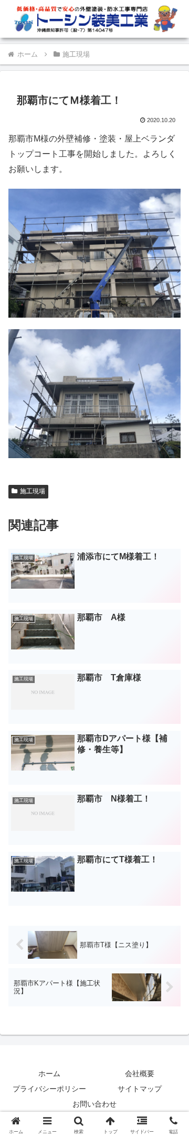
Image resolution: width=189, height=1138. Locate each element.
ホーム (49, 1073)
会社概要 (139, 1073)
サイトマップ (140, 1089)
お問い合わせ (94, 1104)
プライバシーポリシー (49, 1089)
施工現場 (32, 491)
